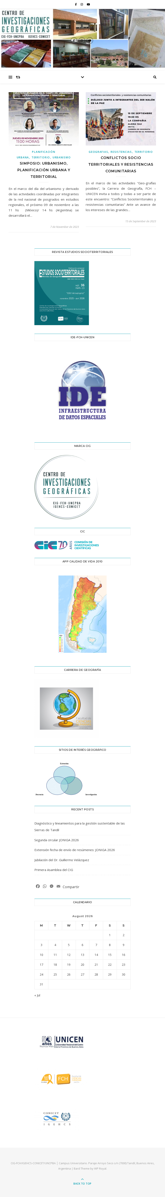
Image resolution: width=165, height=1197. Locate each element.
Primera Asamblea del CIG (53, 870)
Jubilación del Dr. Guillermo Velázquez (61, 860)
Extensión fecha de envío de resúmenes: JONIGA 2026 (74, 850)
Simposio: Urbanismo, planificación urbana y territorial (43, 170)
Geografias (98, 152)
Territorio (41, 157)
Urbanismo (62, 157)
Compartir (71, 887)
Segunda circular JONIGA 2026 (56, 840)
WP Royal (100, 1168)
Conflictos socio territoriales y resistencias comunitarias (120, 164)
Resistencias (121, 152)
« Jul (37, 995)
